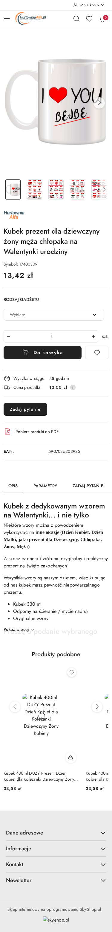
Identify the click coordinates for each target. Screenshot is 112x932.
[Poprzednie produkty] (15, 707)
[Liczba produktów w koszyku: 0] (101, 18)
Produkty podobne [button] (56, 654)
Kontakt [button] (14, 864)
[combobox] (54, 315)
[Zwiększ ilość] (93, 336)
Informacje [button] (18, 848)
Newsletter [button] (19, 880)
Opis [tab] (13, 486)
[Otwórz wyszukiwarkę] (76, 18)
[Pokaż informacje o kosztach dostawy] (73, 387)
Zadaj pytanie (25, 409)
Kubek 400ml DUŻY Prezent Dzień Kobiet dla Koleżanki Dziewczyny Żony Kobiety (39, 776)
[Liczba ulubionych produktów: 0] (89, 18)
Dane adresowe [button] (24, 833)
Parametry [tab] (45, 486)
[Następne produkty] (97, 707)
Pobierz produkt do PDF (37, 432)
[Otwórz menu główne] (7, 18)
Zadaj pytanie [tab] (88, 486)
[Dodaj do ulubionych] (96, 352)
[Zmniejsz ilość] (8, 336)
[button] (99, 102)
